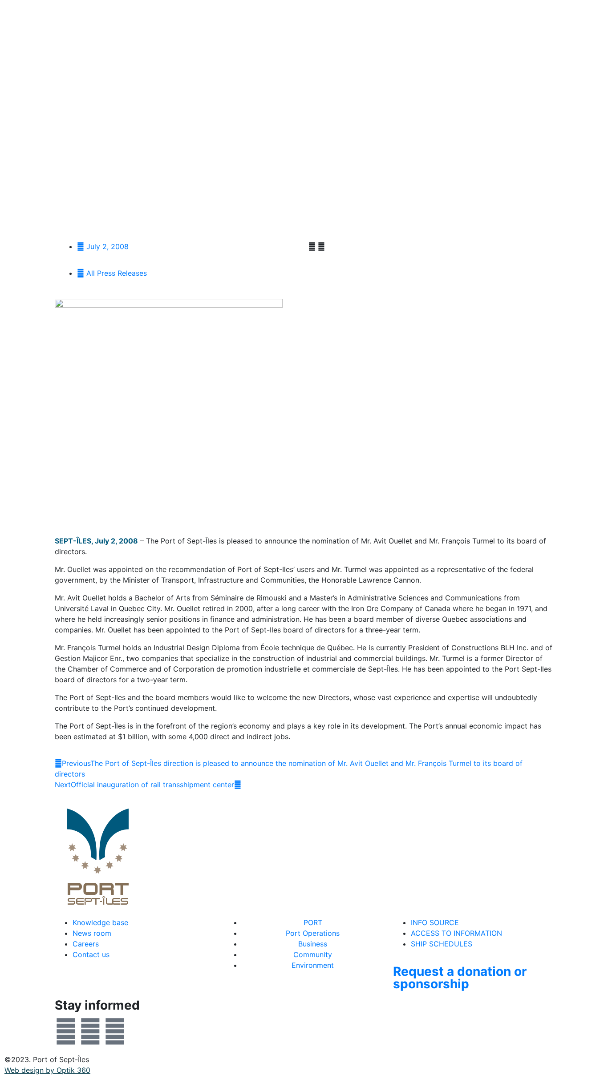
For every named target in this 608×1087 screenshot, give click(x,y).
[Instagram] (115, 1031)
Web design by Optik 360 (47, 1070)
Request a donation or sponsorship (460, 977)
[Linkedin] (90, 1031)
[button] (312, 246)
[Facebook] (66, 1031)
